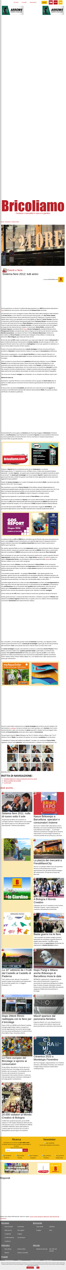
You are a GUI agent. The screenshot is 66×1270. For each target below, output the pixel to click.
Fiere (2, 310)
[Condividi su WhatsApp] (2, 299)
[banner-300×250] (17, 849)
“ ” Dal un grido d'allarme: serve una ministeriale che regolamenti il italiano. (49, 941)
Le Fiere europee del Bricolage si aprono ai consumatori (14, 1061)
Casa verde (39, 1226)
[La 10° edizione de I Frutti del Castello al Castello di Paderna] (17, 958)
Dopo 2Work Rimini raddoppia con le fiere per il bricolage (16, 1019)
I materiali (8, 1234)
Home (2, 221)
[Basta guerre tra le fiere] (49, 923)
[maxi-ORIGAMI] (17, 923)
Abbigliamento (9, 1260)
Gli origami (21, 1230)
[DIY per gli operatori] (50, 2)
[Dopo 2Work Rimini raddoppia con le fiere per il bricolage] (17, 1004)
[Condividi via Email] (2, 302)
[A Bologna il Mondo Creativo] (49, 888)
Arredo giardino (35, 1260)
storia (47, 559)
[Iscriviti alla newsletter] (49, 1143)
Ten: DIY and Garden (53, 1250)
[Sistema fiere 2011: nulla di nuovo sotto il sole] (17, 802)
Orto (50, 1230)
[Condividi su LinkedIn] (2, 296)
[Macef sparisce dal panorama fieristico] (49, 1004)
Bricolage (5, 1223)
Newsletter (33, 2)
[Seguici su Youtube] (5, 2)
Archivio (16, 2)
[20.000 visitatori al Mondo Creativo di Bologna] (17, 1097)
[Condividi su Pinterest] (2, 292)
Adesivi (20, 1260)
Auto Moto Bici (47, 1260)
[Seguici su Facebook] (8, 2)
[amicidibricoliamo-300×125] (49, 1168)
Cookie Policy (30, 1267)
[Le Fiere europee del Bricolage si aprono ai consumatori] (17, 1046)
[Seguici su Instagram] (10, 2)
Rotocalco (8, 221)
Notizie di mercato (42, 1249)
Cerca (44, 2)
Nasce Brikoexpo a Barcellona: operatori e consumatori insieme (47, 819)
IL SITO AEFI (7, 783)
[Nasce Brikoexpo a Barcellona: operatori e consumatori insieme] (49, 803)
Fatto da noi (8, 1230)
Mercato (36, 1245)
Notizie (7, 1253)
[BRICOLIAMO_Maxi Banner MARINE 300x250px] (45, 454)
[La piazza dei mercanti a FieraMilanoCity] (49, 849)
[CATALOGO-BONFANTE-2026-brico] (45, 673)
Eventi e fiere (15, 221)
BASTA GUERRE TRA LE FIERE (12, 781)
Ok (38, 1267)
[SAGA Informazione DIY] (60, 2)
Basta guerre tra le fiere (47, 934)
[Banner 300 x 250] (16, 673)
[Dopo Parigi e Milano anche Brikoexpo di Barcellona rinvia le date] (49, 958)
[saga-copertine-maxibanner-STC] (16, 524)
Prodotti (4, 1257)
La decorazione (9, 1237)
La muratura (21, 1237)
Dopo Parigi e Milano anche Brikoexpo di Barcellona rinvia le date (47, 973)
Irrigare (38, 1230)
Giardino (52, 1226)
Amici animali (9, 1226)
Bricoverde (37, 1223)
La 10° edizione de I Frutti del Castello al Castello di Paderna (17, 973)
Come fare (21, 1226)
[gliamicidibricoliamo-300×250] (16, 454)
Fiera (25, 329)
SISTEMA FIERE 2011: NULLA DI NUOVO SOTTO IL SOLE (20, 779)
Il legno (20, 1234)
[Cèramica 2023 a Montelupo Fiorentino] (49, 1046)
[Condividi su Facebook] (2, 289)
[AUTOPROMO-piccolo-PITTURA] (16, 1168)
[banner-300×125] (13, 10)
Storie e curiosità (23, 1253)
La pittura (8, 1241)
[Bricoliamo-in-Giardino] (17, 888)
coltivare (13, 728)
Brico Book (8, 1249)
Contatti (24, 2)
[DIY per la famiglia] (55, 2)
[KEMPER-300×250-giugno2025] (45, 524)
